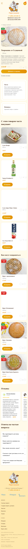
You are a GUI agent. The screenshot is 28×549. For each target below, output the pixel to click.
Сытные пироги (5, 503)
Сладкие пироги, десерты (7, 505)
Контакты (3, 526)
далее (14, 416)
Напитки (3, 511)
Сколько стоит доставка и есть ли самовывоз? (14, 454)
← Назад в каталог (6, 25)
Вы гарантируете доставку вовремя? (14, 435)
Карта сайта (4, 529)
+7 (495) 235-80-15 (14, 16)
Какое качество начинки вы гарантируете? (14, 442)
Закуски (3, 508)
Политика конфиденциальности (7, 546)
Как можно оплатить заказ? (14, 448)
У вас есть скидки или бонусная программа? (14, 461)
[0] (22, 3)
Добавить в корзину (14, 71)
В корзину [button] (7, 154)
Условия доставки (5, 75)
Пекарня (3, 521)
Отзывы (3, 523)
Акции (3, 513)
